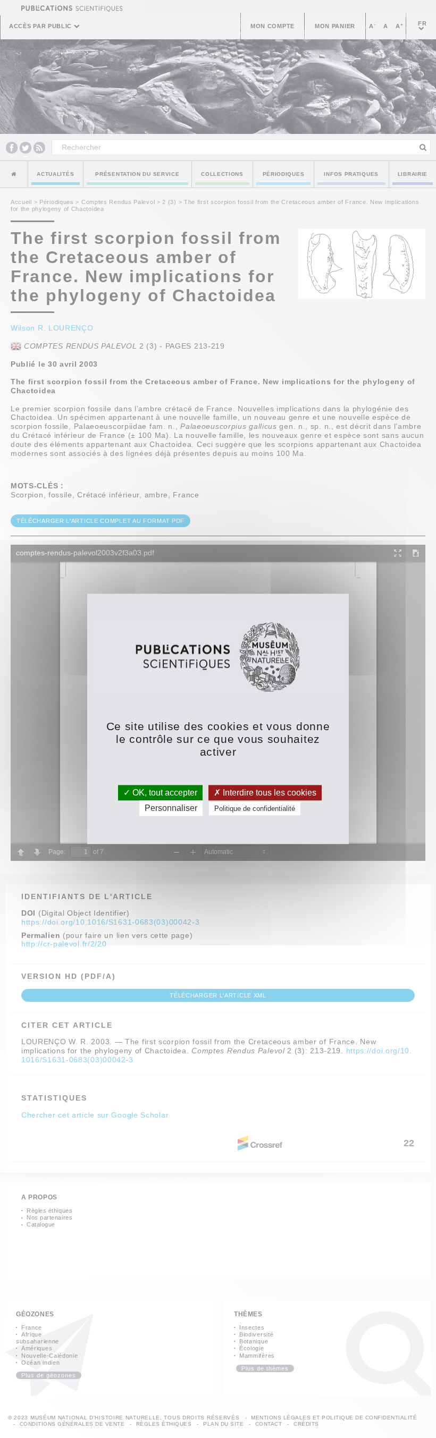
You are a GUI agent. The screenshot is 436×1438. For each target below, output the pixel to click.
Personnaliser (171, 808)
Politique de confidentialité (254, 809)
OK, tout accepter (163, 792)
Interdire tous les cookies (268, 792)
